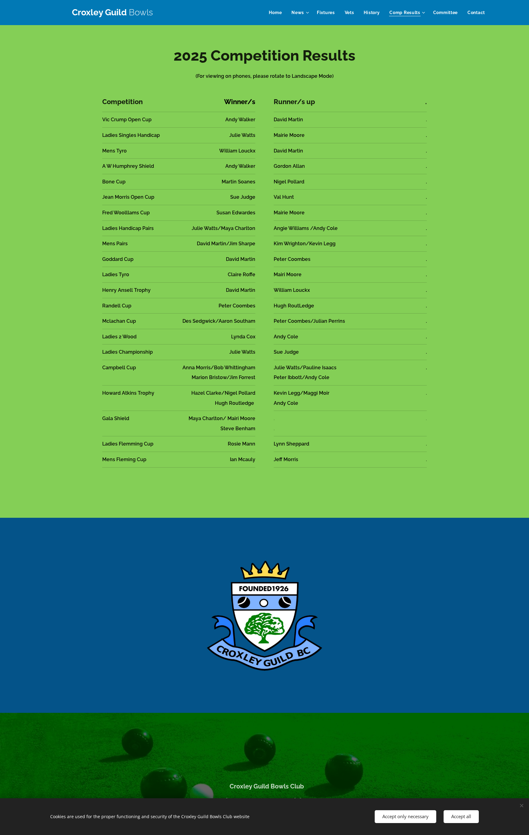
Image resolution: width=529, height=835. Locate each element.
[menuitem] (277, 12)
